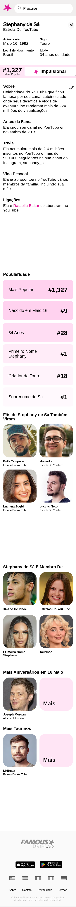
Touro (45, 43)
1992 (24, 43)
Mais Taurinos (17, 728)
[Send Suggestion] (72, 87)
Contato (27, 890)
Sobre (12, 890)
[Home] (38, 843)
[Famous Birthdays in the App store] (25, 864)
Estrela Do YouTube (20, 29)
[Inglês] (12, 878)
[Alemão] (64, 878)
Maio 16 (10, 43)
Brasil (8, 54)
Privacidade (45, 890)
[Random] (71, 25)
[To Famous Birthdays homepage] (7, 7)
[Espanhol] (25, 878)
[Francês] (38, 878)
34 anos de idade (55, 54)
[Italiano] (51, 878)
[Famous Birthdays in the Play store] (51, 864)
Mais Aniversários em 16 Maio (33, 672)
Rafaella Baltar (26, 205)
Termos (62, 890)
